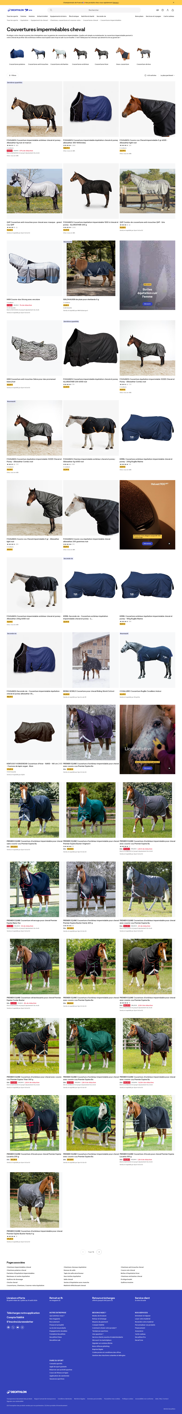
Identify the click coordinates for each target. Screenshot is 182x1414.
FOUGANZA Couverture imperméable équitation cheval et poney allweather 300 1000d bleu (90, 141)
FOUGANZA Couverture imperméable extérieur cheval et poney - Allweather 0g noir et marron (34, 141)
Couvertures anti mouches (38, 64)
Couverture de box (144, 64)
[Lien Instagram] (22, 1327)
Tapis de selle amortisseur (74, 1273)
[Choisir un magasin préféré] (157, 10)
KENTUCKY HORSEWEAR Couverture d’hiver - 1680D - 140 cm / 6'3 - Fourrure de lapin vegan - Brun (34, 765)
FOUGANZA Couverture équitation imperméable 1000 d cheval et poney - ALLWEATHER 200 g (91, 223)
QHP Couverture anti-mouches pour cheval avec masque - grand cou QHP (34, 223)
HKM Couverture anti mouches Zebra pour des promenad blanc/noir (31, 380)
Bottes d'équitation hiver (130, 1273)
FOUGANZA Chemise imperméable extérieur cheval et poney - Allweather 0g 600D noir (89, 460)
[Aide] (162, 10)
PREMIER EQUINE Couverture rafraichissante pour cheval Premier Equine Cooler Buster (34, 999)
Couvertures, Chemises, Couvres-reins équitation (25, 1285)
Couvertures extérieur (80, 64)
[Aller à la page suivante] (99, 1251)
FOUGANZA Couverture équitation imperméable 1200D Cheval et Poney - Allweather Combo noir (147, 380)
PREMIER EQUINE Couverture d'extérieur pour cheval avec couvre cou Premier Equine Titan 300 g (34, 1078)
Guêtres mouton (127, 1282)
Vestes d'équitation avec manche (76, 1282)
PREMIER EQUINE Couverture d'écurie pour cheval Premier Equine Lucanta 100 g (147, 1155)
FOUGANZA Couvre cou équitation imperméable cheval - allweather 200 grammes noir (87, 540)
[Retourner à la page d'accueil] (20, 10)
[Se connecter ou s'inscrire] (167, 10)
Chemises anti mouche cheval (132, 1267)
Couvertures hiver (101, 64)
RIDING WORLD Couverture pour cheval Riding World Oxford (88, 691)
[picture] (34, 109)
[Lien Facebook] (8, 1327)
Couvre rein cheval (128, 1270)
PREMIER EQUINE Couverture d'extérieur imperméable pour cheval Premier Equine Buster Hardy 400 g (91, 921)
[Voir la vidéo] (169, 543)
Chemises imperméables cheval (19, 1267)
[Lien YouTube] (17, 1327)
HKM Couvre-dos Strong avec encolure (23, 299)
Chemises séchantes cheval (131, 1276)
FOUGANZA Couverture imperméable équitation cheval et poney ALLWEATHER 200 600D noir (90, 380)
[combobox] (168, 75)
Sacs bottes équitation (72, 1276)
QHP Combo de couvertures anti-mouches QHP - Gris (142, 222)
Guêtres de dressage (15, 1279)
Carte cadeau (169, 16)
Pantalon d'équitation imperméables (20, 1273)
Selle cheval (68, 1279)
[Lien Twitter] (13, 1327)
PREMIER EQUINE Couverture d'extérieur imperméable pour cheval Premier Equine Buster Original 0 (91, 842)
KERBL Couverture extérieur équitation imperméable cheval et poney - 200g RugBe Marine (146, 460)
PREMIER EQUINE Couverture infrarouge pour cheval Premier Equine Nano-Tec (32, 921)
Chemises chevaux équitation (75, 1267)
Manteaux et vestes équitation (18, 1276)
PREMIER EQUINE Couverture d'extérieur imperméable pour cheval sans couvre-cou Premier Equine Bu (34, 842)
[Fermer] (173, 2)
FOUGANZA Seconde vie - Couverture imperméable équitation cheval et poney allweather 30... (33, 692)
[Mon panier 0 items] (172, 10)
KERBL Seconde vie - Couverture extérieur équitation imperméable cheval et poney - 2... (85, 617)
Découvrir (147, 304)
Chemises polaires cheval (16, 1270)
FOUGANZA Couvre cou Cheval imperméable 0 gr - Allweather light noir (33, 540)
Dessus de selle (69, 1270)
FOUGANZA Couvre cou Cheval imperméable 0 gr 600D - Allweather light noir (144, 141)
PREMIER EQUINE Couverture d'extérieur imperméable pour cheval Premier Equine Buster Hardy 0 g (34, 1232)
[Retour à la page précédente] (83, 1251)
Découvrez (147, 543)
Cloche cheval (12, 1282)
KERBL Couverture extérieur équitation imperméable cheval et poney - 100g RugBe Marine (146, 617)
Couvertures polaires (17, 64)
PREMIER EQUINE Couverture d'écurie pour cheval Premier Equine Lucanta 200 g (34, 1155)
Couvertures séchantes (59, 64)
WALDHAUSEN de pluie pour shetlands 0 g (81, 299)
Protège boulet (126, 1279)
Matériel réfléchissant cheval (75, 1285)
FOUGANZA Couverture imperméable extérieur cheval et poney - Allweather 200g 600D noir (34, 617)
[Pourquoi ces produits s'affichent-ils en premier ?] (145, 75)
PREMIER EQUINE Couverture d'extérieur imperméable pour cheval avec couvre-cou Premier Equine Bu (91, 765)
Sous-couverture (122, 64)
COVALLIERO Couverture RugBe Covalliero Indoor (140, 691)
